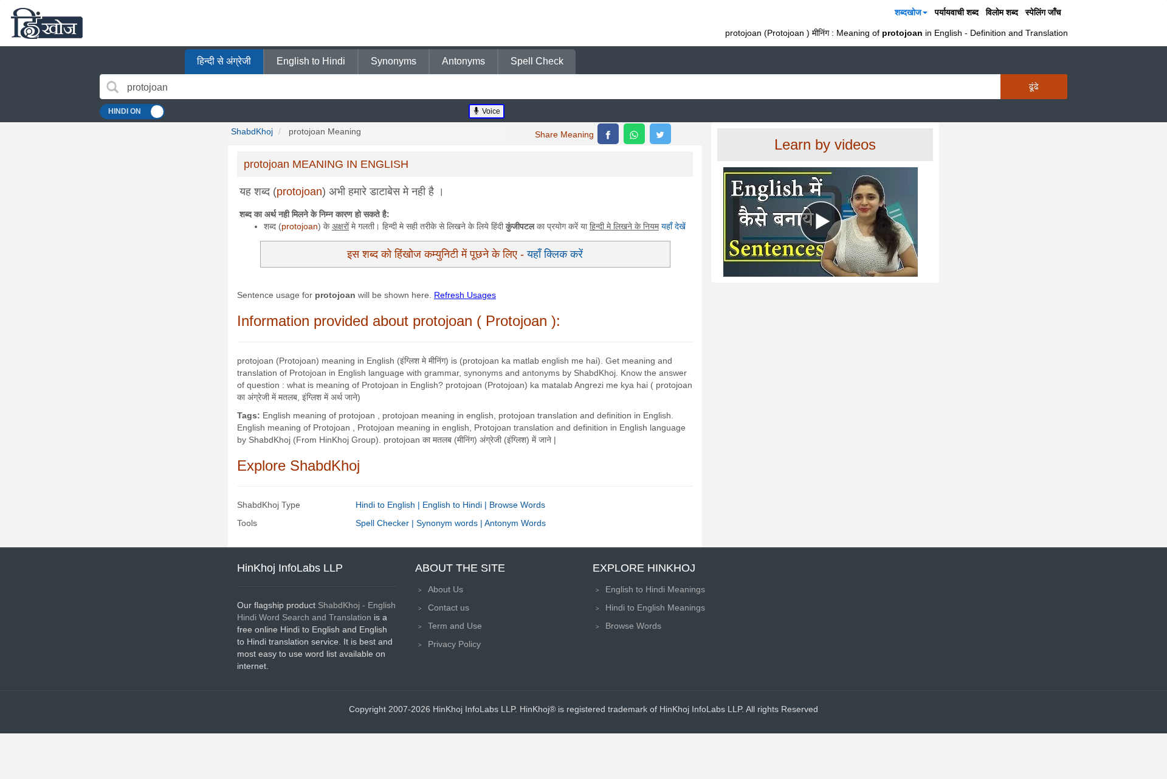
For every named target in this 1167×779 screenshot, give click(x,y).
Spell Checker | (386, 523)
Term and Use (455, 626)
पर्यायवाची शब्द (957, 12)
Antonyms (463, 61)
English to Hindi (311, 61)
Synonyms (393, 61)
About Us (445, 589)
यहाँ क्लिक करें (555, 254)
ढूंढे (1034, 86)
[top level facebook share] (608, 133)
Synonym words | (450, 523)
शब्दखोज (908, 12)
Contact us (448, 607)
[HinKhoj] (46, 23)
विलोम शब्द (1002, 12)
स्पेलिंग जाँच (1043, 12)
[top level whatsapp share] (634, 133)
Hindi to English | (389, 505)
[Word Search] (112, 87)
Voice (490, 111)
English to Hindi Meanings (655, 589)
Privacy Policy (454, 644)
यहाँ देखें (673, 226)
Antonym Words (515, 523)
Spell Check (537, 61)
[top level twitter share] (660, 133)
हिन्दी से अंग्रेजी (224, 61)
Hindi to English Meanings (655, 607)
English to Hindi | (455, 505)
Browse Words (517, 505)
